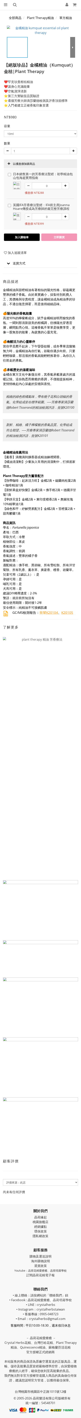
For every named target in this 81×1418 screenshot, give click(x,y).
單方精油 (65, 18)
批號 (43, 612)
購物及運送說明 (40, 1256)
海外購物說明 (40, 1261)
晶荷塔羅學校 (58, 1270)
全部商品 (15, 18)
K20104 (52, 612)
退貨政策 (40, 1266)
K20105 (67, 612)
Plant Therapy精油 (40, 18)
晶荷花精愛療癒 (37, 1270)
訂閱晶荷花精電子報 (40, 1275)
